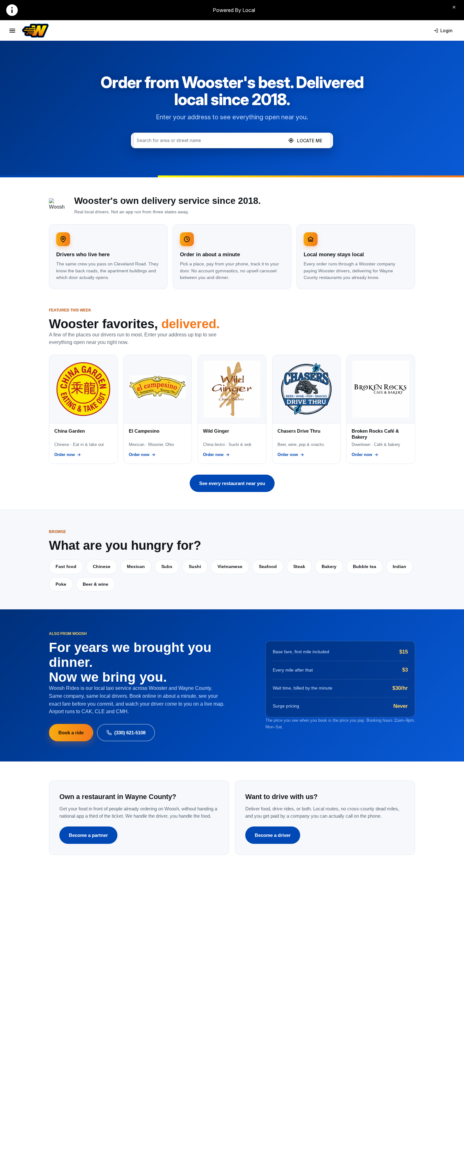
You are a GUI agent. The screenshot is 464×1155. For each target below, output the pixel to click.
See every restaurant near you (232, 483)
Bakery (329, 566)
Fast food (66, 566)
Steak (299, 566)
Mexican (136, 566)
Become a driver (273, 835)
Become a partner (88, 835)
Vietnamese (229, 566)
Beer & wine (95, 584)
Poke (61, 584)
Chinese (101, 566)
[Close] (454, 7)
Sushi (195, 566)
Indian (399, 566)
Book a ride (71, 732)
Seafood (268, 566)
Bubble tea (364, 566)
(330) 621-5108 (130, 732)
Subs (166, 566)
